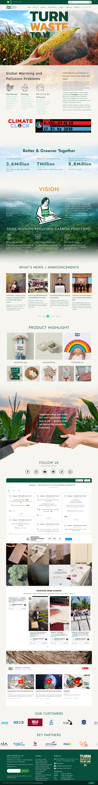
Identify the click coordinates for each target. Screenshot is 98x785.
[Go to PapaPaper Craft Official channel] (11, 668)
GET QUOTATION (87, 7)
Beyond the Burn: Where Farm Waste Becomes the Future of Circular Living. (21, 691)
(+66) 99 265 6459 (67, 775)
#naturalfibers (81, 505)
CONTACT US (68, 7)
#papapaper (69, 505)
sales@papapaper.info (67, 779)
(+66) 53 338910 (66, 774)
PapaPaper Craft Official (22, 667)
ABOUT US (35, 7)
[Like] (9, 608)
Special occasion (40, 777)
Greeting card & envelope (43, 775)
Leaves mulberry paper (42, 766)
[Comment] (11, 608)
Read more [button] (11, 602)
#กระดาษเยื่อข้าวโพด (80, 507)
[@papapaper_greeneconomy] (27, 539)
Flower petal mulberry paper (43, 764)
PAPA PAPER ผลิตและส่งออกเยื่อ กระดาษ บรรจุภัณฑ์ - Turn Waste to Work (67, 760)
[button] (7, 620)
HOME (29, 7)
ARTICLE (61, 7)
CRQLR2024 (67, 691)
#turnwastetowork (71, 507)
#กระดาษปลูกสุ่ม (55, 633)
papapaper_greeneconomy (64, 766)
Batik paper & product (42, 778)
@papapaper (59, 763)
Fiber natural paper (41, 770)
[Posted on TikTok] (25, 605)
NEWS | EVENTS (52, 7)
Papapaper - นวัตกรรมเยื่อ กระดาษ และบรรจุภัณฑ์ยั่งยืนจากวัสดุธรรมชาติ (52, 485)
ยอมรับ (91, 783)
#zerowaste (75, 505)
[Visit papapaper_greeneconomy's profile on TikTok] (10, 605)
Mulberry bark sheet (41, 763)
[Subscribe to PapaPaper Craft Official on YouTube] (86, 668)
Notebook (38, 773)
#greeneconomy (34, 635)
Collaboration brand (41, 780)
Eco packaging (39, 771)
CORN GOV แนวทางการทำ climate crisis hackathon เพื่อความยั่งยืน (49, 691)
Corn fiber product (40, 759)
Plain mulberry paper (41, 761)
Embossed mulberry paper (43, 768)
